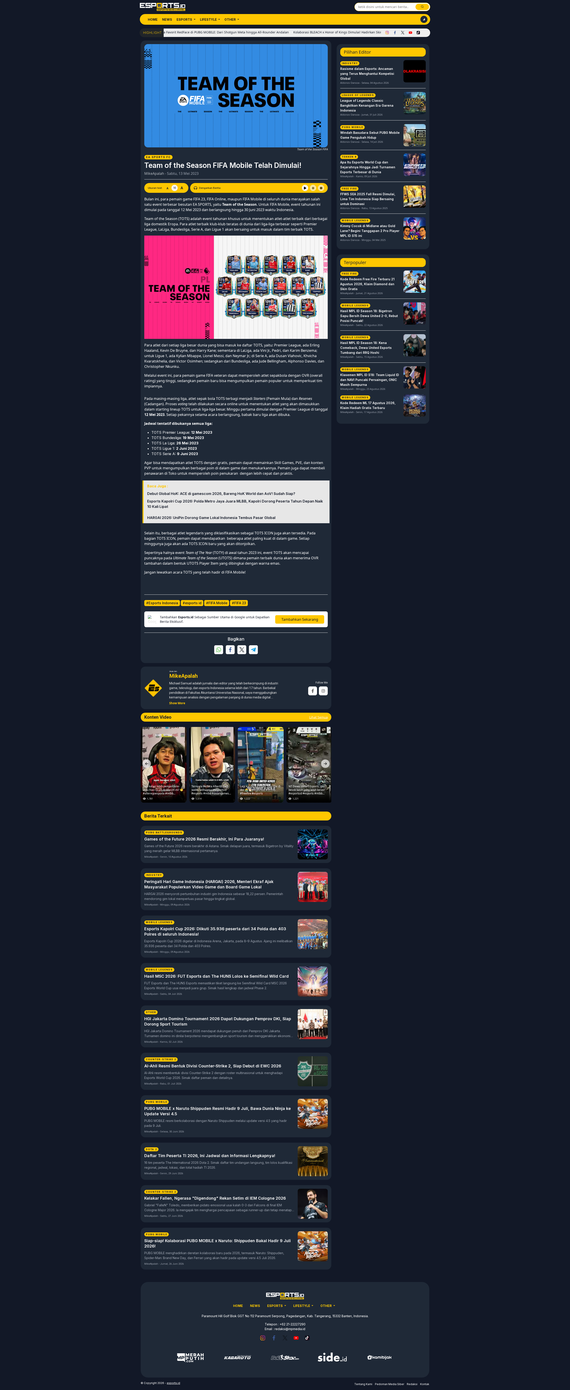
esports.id (173, 1383)
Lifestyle (209, 19)
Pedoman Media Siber (389, 1384)
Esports (185, 19)
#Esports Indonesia (162, 603)
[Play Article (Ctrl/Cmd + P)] (305, 188)
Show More (177, 703)
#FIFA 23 (239, 603)
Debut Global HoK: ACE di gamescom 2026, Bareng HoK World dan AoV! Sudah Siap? (221, 493)
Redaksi (412, 1384)
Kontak (424, 1384)
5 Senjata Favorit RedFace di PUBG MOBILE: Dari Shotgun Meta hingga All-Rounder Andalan (174, 32)
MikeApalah (154, 173)
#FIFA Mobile (216, 603)
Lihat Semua (318, 717)
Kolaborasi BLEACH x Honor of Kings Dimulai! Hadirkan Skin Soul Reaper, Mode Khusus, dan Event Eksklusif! (327, 32)
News (167, 19)
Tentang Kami (363, 1384)
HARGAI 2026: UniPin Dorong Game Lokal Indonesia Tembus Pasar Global (211, 517)
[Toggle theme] (424, 19)
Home (153, 19)
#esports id (192, 603)
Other (230, 19)
